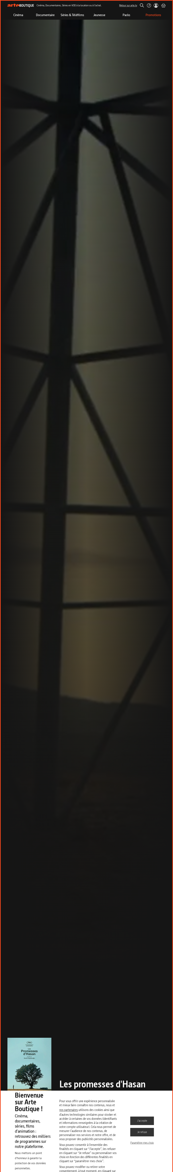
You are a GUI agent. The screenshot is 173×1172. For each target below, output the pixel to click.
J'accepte (142, 1121)
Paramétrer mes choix (142, 1143)
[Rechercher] (142, 5)
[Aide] (149, 5)
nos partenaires (68, 1110)
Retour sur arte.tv (128, 5)
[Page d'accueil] (20, 5)
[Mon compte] (156, 5)
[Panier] (163, 5)
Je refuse (142, 1132)
